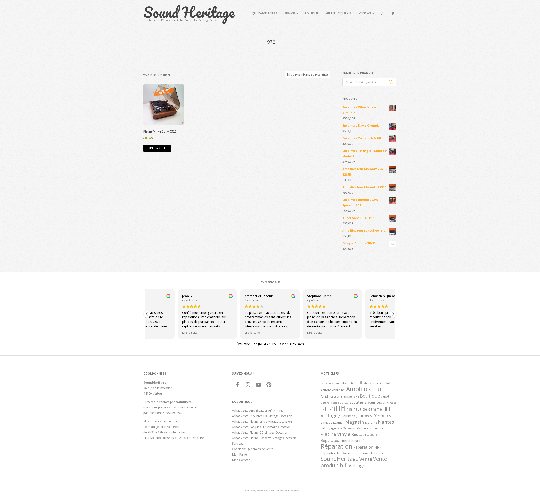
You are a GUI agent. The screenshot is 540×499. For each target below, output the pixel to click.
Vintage (356, 465)
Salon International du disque (363, 453)
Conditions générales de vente (252, 449)
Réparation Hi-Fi (367, 447)
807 (333, 383)
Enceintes (373, 402)
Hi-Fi (330, 409)
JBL (340, 416)
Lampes (326, 422)
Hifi (341, 408)
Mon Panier (240, 454)
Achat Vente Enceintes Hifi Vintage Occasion (262, 416)
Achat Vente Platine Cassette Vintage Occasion (264, 438)
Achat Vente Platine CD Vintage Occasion (260, 432)
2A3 (323, 383)
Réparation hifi (331, 453)
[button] (393, 314)
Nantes (386, 422)
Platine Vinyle (335, 434)
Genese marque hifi (338, 13)
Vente (365, 459)
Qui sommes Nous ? (264, 13)
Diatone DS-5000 (339, 402)
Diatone (325, 402)
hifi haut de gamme (364, 409)
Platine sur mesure (370, 428)
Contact (365, 13)
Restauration (364, 434)
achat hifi (354, 382)
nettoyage (328, 428)
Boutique (311, 13)
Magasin (354, 422)
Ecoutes (356, 402)
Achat (340, 383)
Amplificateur (364, 389)
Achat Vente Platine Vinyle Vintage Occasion (262, 421)
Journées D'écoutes (373, 415)
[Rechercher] (391, 82)
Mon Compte (241, 460)
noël (339, 428)
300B (328, 383)
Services (290, 13)
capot (385, 396)
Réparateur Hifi (353, 440)
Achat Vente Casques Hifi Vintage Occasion (261, 427)
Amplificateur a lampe (336, 396)
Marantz (371, 422)
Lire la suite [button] (158, 332)
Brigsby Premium (265, 490)
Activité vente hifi (333, 390)
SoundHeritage (340, 458)
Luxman (338, 422)
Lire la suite (157, 148)
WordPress (293, 490)
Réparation (336, 446)
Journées (349, 416)
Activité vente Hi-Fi (378, 383)
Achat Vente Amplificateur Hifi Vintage (258, 410)
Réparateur (331, 440)
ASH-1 (356, 396)
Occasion (349, 428)
